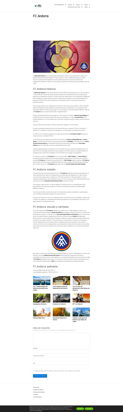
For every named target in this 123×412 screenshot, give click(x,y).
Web (34, 363)
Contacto (35, 394)
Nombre (35, 348)
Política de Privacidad (39, 392)
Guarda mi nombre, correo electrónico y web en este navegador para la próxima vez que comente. (57, 370)
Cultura (86, 7)
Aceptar (80, 408)
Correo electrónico (39, 355)
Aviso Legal (36, 387)
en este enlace (38, 410)
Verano (86, 4)
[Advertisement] (61, 30)
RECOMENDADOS (59, 4)
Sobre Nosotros (37, 397)
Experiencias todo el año (74, 7)
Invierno (78, 4)
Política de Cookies (38, 389)
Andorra (70, 4)
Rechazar (89, 408)
